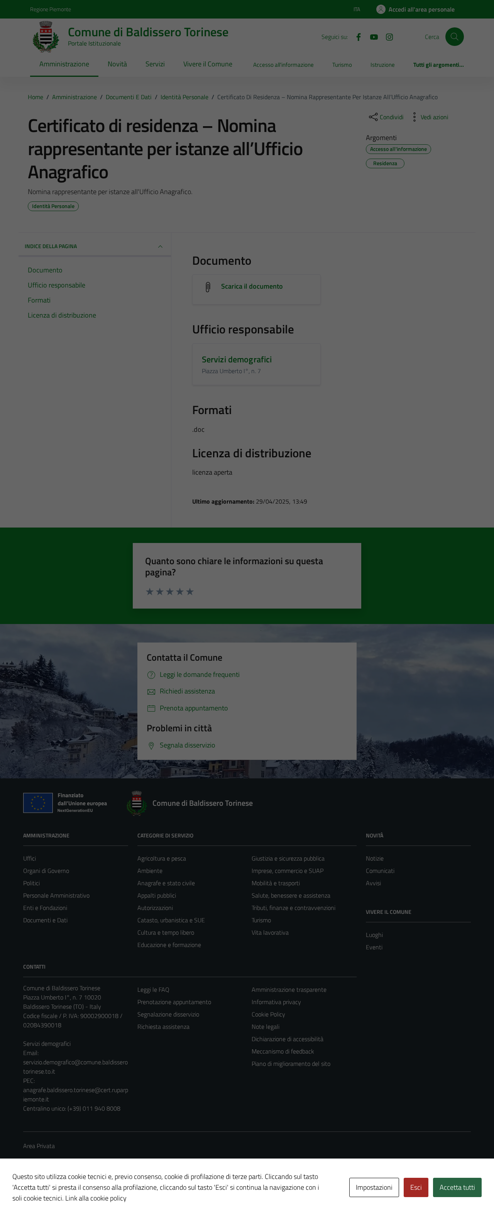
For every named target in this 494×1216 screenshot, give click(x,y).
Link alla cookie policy (96, 1198)
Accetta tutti (457, 1187)
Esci (416, 1187)
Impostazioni (374, 1187)
